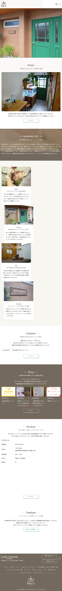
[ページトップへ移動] (59, 558)
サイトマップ (37, 572)
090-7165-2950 (19, 444)
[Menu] (59, 4)
